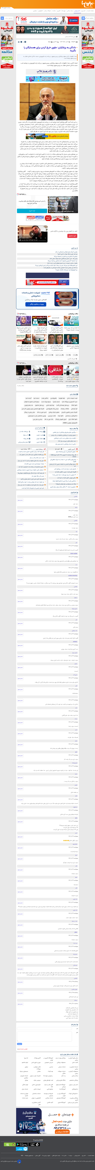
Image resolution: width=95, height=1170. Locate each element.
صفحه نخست (90, 11)
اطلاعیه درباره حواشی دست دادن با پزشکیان (65, 438)
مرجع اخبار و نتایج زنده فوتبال (31, 402)
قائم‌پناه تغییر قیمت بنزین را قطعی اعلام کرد (65, 472)
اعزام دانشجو (25, 1062)
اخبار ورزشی (77, 11)
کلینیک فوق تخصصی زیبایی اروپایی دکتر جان (33, 409)
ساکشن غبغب (44, 398)
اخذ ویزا (26, 1058)
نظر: (77, 1033)
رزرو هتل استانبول (39, 405)
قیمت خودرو (40, 435)
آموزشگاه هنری (61, 1102)
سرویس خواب (37, 1080)
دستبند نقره (36, 398)
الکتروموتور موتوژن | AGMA (70, 423)
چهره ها (64, 11)
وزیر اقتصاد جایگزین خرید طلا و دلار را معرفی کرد (31, 455)
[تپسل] (18, 194)
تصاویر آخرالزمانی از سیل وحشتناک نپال (66, 452)
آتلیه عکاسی (50, 1102)
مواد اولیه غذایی (50, 405)
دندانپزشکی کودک (73, 1094)
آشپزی (59, 11)
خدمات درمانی (61, 1067)
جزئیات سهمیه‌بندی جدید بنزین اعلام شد (34, 464)
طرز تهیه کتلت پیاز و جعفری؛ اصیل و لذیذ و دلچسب (31, 452)
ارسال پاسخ (20, 500)
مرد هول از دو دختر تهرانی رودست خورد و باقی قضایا (31, 482)
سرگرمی (35, 11)
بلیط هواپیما (62, 398)
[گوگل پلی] (22, 1145)
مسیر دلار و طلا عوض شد (38, 476)
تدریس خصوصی (49, 1062)
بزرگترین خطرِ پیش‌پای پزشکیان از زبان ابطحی (64, 432)
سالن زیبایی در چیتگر (29, 412)
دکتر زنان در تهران (73, 1085)
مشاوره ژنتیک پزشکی (54, 412)
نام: (77, 1029)
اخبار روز (84, 11)
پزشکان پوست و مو (60, 1058)
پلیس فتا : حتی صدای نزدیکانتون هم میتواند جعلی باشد (63, 259)
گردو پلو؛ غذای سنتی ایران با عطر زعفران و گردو (32, 479)
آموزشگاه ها (62, 1089)
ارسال (19, 1044)
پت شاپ (63, 1076)
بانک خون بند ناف (48, 419)
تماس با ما (64, 1155)
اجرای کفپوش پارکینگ (60, 419)
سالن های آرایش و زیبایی (73, 1059)
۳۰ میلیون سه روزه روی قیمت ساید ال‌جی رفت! (64, 475)
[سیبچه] (34, 1145)
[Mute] (52, 212)
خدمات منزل (25, 1089)
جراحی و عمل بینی (37, 419)
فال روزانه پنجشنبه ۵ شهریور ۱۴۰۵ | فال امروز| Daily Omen (63, 456)
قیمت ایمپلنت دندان (72, 398)
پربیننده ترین (39, 449)
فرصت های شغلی (56, 1155)
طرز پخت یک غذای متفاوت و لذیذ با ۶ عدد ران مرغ (31, 461)
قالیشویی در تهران (36, 1098)
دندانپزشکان (75, 1089)
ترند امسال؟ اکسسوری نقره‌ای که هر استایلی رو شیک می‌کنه (62, 261)
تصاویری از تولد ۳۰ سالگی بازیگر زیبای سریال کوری (63, 487)
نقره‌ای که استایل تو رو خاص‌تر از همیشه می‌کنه (65, 256)
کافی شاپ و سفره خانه (48, 1086)
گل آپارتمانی (74, 409)
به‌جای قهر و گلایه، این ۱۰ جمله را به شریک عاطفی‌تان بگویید (63, 461)
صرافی (26, 1067)
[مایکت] (22, 1149)
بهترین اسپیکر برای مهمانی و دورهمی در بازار (66, 252)
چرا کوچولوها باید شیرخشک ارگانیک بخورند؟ (66, 270)
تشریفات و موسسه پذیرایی (48, 1095)
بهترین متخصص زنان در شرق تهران (37, 416)
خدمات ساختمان (36, 1094)
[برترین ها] (88, 4)
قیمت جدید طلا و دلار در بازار (37, 458)
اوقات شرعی (40, 442)
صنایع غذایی (50, 1089)
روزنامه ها (40, 432)
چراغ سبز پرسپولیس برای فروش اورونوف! (66, 484)
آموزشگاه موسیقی (61, 1098)
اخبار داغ (57, 449)
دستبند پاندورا (56, 402)
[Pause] (50, 212)
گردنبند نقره (28, 398)
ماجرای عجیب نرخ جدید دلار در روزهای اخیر (65, 469)
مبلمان (39, 1071)
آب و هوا (25, 435)
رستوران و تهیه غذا (48, 1076)
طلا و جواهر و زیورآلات (37, 1068)
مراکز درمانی (75, 1076)
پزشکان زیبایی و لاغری (74, 1099)
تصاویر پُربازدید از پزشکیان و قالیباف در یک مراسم (63, 435)
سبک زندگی (70, 11)
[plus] (25, 42)
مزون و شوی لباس (36, 1062)
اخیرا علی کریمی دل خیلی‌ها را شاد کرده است (33, 488)
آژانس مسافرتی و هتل (36, 1103)
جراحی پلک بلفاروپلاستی (52, 409)
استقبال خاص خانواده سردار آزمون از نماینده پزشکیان (30, 470)
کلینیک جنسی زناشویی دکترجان (69, 412)
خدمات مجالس (49, 1098)
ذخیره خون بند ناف (41, 412)
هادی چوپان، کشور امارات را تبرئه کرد (66, 478)
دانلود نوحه (60, 416)
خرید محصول (72, 236)
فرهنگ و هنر (47, 11)
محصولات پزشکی (61, 1062)
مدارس (51, 1067)
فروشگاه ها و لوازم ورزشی (60, 1086)
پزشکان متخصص (73, 1080)
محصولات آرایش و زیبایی (73, 1072)
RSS (22, 1155)
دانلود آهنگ (74, 405)
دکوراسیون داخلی (36, 1085)
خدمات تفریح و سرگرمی (24, 1077)
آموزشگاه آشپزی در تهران (48, 1059)
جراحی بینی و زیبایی (73, 1102)
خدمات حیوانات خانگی (61, 1072)
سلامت (54, 11)
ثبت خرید (32, 211)
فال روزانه (25, 439)
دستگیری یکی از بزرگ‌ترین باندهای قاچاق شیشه (64, 481)
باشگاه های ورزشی (60, 1080)
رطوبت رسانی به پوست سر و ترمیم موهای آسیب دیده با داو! (62, 263)
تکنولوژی (40, 11)
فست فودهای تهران (48, 1080)
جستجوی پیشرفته (29, 1155)
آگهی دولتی (37, 1155)
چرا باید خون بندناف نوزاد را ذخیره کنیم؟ (67, 254)
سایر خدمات (25, 1098)
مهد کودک (50, 1071)
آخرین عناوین (71, 449)
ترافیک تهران (39, 439)
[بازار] (9, 1145)
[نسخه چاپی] (18, 42)
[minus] (21, 42)
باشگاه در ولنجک (65, 409)
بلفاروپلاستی (53, 398)
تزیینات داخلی (37, 1089)
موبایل (26, 1080)
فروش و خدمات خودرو (24, 1095)
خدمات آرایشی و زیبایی (74, 1068)
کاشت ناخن (75, 1062)
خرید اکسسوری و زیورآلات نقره (69, 402)
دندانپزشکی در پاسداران (71, 416)
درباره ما (70, 1155)
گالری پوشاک (37, 1058)
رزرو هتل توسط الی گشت (62, 405)
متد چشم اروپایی (28, 405)
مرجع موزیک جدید (46, 402)
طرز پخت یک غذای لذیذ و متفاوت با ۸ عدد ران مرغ (31, 485)
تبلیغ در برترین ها (46, 1155)
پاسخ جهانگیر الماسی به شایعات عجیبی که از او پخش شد (62, 465)
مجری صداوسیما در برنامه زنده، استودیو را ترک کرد (31, 467)
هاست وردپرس (52, 416)
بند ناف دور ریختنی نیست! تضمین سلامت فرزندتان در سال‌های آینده (60, 268)
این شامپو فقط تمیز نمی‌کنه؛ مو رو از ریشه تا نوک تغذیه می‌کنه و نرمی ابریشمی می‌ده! (56, 265)
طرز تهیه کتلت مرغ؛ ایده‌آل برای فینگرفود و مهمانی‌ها (31, 473)
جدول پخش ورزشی (23, 442)
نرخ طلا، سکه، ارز (23, 432)
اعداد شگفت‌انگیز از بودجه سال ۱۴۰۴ (67, 441)
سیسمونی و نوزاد (24, 1071)
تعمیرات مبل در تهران (35, 1076)
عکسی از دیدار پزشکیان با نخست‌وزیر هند (65, 444)
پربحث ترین (24, 449)
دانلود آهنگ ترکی (73, 419)
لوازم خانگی (25, 1085)
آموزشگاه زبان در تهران (61, 1095)
